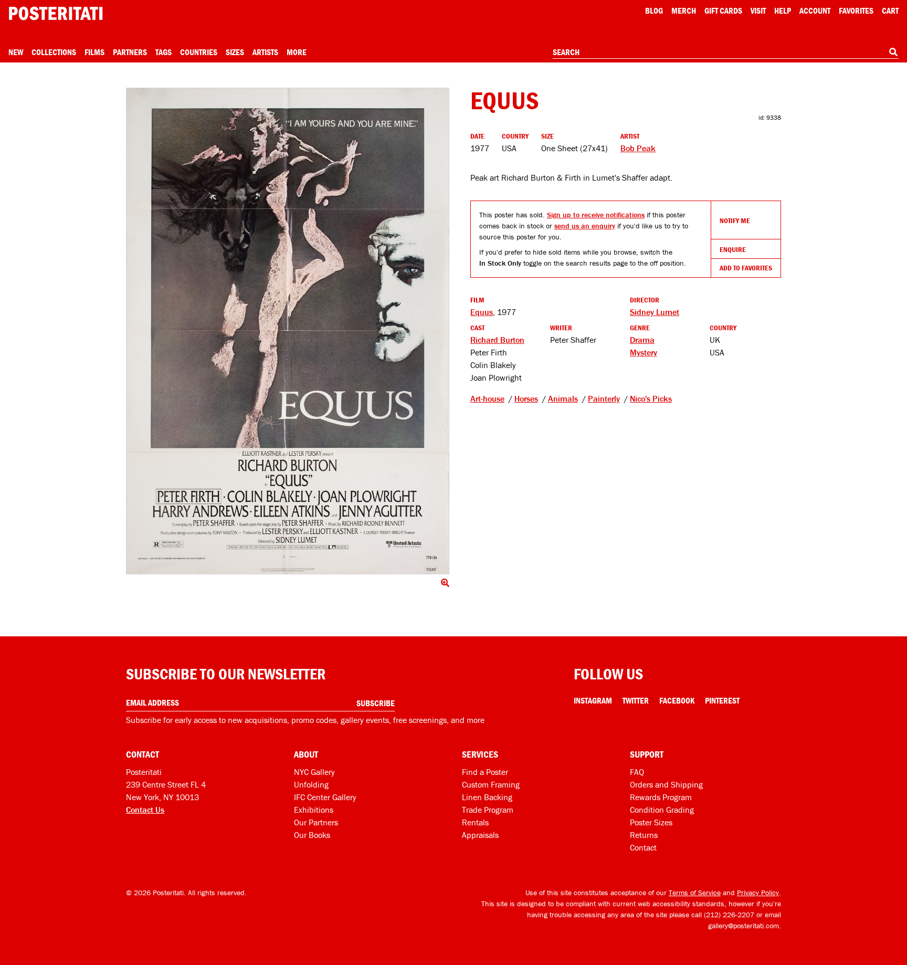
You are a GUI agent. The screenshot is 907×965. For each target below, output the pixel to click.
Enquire (733, 249)
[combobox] (726, 52)
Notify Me (735, 220)
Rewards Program (661, 797)
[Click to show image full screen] (287, 331)
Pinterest (722, 700)
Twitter (636, 700)
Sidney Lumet (654, 312)
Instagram (593, 700)
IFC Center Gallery (325, 797)
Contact (643, 847)
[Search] (893, 52)
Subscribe (375, 703)
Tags (163, 52)
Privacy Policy (758, 892)
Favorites (856, 10)
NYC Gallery (314, 772)
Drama (642, 339)
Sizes (235, 52)
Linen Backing (487, 797)
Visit (758, 10)
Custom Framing (491, 784)
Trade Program (487, 809)
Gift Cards (723, 10)
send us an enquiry (584, 225)
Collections (53, 52)
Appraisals (480, 835)
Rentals (475, 822)
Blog (654, 10)
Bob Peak (638, 148)
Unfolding (311, 784)
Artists (265, 52)
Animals (563, 398)
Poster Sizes (651, 822)
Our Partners (316, 822)
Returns (644, 835)
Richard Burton (497, 339)
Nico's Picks (651, 398)
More (297, 52)
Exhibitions (313, 809)
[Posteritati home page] (55, 13)
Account (814, 10)
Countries (198, 52)
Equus (481, 312)
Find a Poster (485, 772)
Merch (683, 10)
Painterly (604, 398)
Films (94, 52)
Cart (890, 10)
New (15, 52)
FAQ (637, 772)
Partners (130, 52)
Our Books (312, 835)
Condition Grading (662, 809)
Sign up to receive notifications (596, 214)
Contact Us (145, 809)
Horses (526, 398)
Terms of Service (695, 892)
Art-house (487, 398)
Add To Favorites (746, 267)
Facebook (676, 700)
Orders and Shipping (666, 784)
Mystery (643, 352)
